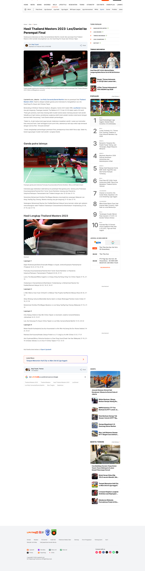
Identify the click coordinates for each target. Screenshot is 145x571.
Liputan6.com (40, 557)
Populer (94, 96)
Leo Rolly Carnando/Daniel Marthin (52, 99)
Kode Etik (53, 540)
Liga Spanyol (48, 9)
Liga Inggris (64, 9)
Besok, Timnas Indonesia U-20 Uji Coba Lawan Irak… (107, 80)
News (32, 4)
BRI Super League (75, 9)
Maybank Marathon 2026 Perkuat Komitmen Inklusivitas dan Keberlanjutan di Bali (107, 158)
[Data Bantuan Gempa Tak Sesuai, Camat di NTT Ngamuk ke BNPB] (95, 417)
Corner (108, 9)
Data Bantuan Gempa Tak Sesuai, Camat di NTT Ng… (108, 417)
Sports (102, 9)
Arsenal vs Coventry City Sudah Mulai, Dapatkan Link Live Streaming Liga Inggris (108, 194)
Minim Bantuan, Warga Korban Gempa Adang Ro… (108, 400)
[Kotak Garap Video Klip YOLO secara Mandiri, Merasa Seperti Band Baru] (95, 476)
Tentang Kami (98, 540)
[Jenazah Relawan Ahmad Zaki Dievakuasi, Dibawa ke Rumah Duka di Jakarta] (105, 379)
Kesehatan (73, 4)
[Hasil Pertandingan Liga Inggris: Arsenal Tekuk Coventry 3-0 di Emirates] (105, 107)
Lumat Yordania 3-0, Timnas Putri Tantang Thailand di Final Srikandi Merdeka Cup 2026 (108, 133)
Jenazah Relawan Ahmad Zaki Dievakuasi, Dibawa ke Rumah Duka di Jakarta (104, 392)
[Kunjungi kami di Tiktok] (117, 552)
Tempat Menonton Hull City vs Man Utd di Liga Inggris (108, 484)
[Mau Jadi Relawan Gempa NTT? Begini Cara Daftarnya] (95, 434)
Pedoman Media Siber (65, 540)
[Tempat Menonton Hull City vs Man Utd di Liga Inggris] (95, 485)
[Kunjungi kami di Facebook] (103, 552)
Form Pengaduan (86, 540)
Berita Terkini (97, 442)
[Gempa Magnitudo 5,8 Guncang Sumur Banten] (95, 425)
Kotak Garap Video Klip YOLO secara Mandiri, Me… (108, 476)
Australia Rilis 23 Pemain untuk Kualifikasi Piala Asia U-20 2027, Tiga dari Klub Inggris (107, 227)
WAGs (96, 9)
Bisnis (39, 4)
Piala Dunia (39, 9)
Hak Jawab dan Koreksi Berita (48, 542)
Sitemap (76, 540)
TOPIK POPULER (95, 24)
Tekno (82, 4)
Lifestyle (62, 4)
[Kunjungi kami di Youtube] (100, 552)
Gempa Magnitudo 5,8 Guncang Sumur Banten (107, 425)
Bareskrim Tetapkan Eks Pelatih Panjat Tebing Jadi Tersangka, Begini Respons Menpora (108, 146)
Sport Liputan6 (46, 349)
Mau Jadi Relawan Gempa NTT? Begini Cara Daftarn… (108, 433)
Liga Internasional (87, 9)
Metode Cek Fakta (32, 542)
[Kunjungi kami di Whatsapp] (113, 552)
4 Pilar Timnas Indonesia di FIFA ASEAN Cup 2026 (107, 88)
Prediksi (114, 9)
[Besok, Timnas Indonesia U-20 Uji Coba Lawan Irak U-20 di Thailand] (93, 80)
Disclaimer (44, 540)
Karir (106, 540)
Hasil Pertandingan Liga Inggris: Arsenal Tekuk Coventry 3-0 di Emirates (107, 122)
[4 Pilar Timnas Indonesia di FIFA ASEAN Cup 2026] (93, 88)
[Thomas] (29, 369)
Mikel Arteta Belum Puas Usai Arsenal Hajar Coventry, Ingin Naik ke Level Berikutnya (108, 205)
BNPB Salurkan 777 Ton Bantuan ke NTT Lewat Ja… (108, 409)
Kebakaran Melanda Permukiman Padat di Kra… (108, 501)
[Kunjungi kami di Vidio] (96, 552)
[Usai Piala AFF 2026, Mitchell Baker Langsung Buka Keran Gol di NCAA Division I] (105, 59)
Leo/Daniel (77, 108)
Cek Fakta (100, 4)
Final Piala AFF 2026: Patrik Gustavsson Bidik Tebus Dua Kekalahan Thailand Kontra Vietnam (108, 183)
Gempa (93, 369)
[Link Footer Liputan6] (35, 532)
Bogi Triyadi (35, 44)
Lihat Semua (115, 96)
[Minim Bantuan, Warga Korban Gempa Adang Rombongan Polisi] (95, 400)
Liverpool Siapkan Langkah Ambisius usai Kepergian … (108, 493)
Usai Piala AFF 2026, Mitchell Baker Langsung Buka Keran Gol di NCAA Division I (105, 72)
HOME (26, 4)
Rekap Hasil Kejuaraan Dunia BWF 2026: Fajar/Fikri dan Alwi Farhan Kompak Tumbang (108, 170)
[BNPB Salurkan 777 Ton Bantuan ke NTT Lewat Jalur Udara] (95, 409)
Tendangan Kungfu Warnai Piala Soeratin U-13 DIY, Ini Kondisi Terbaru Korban (108, 216)
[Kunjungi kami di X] (107, 552)
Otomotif (90, 4)
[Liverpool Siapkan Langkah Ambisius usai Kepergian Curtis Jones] (95, 493)
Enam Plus (111, 4)
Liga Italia (56, 9)
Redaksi (36, 540)
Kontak (29, 540)
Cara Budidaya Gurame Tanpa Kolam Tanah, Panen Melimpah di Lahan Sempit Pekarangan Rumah (104, 468)
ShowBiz (47, 4)
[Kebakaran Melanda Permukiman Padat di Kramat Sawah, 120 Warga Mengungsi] (95, 501)
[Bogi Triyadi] (26, 45)
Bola (55, 4)
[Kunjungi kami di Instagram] (110, 552)
